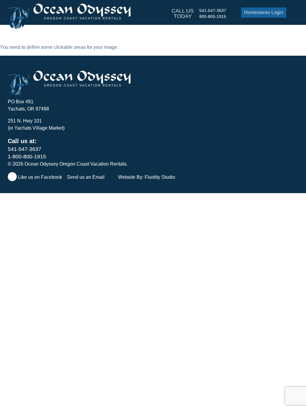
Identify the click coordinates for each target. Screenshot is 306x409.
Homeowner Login (263, 12)
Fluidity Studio (160, 177)
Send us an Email (86, 177)
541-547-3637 (212, 10)
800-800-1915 (212, 16)
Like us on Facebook (39, 177)
